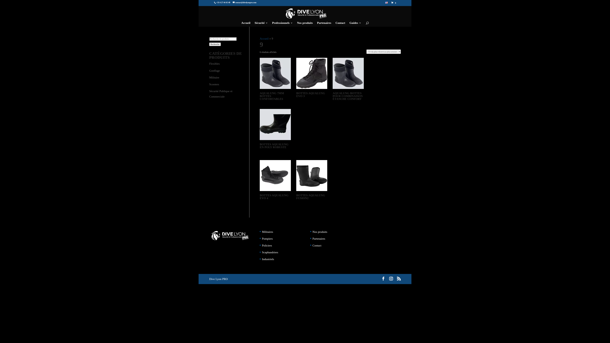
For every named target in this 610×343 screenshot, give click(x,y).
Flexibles (214, 63)
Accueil (245, 23)
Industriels (268, 259)
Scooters (214, 84)
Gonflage (214, 70)
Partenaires (324, 23)
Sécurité (260, 23)
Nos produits (305, 23)
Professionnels (281, 23)
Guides (353, 23)
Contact (340, 23)
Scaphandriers (270, 252)
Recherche (215, 44)
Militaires (267, 231)
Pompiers (267, 238)
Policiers (267, 245)
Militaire (214, 77)
